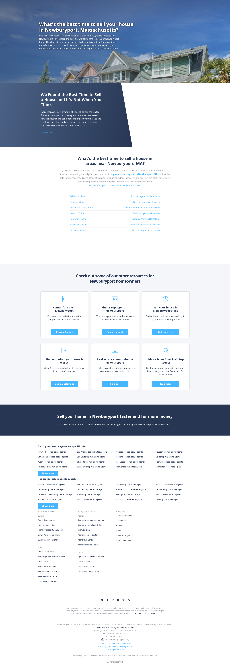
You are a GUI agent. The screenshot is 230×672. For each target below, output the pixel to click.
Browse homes (64, 332)
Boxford (78, 230)
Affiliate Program (123, 535)
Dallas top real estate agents (168, 456)
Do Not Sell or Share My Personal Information (115, 627)
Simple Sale (43, 561)
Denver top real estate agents (129, 466)
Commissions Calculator (48, 581)
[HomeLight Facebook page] (107, 600)
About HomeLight (124, 515)
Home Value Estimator (47, 566)
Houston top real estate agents (169, 452)
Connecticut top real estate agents (131, 489)
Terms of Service (134, 624)
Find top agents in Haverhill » (145, 224)
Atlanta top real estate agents (168, 466)
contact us (154, 613)
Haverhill (78, 224)
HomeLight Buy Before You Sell (51, 556)
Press (118, 530)
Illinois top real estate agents (89, 499)
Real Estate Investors (125, 540)
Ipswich (77, 213)
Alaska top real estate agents (89, 484)
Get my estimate (64, 383)
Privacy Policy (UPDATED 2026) (158, 624)
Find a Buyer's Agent (47, 520)
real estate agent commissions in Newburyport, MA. (115, 185)
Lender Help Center (86, 566)
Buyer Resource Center (48, 540)
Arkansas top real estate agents (169, 484)
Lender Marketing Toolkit (88, 571)
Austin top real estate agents (50, 462)
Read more (165, 383)
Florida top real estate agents (89, 494)
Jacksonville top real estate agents (91, 466)
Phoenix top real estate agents (129, 456)
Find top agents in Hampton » (145, 218)
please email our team (139, 613)
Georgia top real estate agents (129, 494)
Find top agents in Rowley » (146, 202)
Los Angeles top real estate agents (92, 452)
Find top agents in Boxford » (146, 230)
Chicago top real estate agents (129, 452)
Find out (115, 383)
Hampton (78, 218)
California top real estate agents (51, 489)
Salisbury (78, 196)
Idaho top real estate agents (50, 499)
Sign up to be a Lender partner (91, 556)
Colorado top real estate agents (91, 489)
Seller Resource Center (47, 576)
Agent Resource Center (88, 535)
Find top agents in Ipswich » (146, 213)
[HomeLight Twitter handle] (102, 600)
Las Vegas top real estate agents (130, 462)
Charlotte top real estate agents (91, 462)
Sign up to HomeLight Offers (90, 525)
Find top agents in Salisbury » (145, 196)
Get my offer (165, 332)
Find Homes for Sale (46, 525)
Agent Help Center (85, 540)
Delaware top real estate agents (169, 489)
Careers (119, 525)
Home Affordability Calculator (50, 530)
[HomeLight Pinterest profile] (123, 600)
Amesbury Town (81, 207)
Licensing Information (115, 649)
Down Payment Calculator (49, 535)
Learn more (46, 132)
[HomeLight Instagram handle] (113, 600)
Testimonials (121, 520)
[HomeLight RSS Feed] (129, 600)
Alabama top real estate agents (51, 484)
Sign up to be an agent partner (91, 520)
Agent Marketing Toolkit (88, 544)
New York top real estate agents (52, 452)
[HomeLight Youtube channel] (118, 600)
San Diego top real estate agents (91, 456)
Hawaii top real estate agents (168, 494)
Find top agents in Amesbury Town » (142, 207)
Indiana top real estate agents (129, 499)
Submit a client (84, 530)
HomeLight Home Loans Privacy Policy (115, 646)
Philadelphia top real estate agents (53, 466)
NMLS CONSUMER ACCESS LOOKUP (115, 643)
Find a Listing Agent (46, 551)
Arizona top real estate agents (129, 484)
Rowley (77, 202)
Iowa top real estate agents (167, 499)
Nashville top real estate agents (169, 462)
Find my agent (115, 332)
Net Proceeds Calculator (48, 571)
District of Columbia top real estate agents (56, 494)
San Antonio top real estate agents (53, 456)
